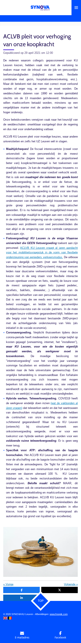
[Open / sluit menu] (76, 7)
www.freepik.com (59, 614)
